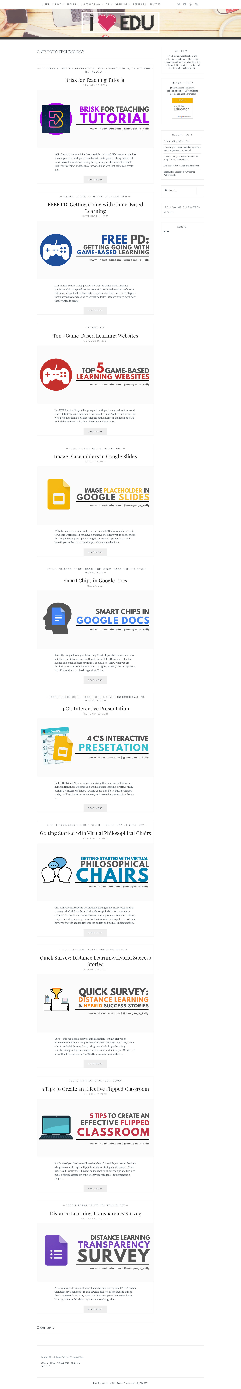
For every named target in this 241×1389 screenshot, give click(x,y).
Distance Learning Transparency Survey (95, 1213)
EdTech (71, 4)
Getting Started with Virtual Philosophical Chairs (95, 832)
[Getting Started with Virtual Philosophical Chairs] (95, 900)
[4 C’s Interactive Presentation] (95, 776)
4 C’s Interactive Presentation (95, 708)
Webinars (121, 4)
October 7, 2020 (95, 1094)
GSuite (124, 68)
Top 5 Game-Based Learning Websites (95, 335)
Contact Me (46, 1357)
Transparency (116, 949)
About (57, 4)
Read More (97, 180)
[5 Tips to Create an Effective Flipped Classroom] (95, 1156)
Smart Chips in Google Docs (95, 580)
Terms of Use (76, 1357)
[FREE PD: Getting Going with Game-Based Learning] (95, 278)
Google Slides (91, 196)
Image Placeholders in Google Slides (95, 456)
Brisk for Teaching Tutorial (95, 79)
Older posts (45, 1327)
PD (107, 4)
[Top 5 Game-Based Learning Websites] (95, 403)
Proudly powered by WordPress (107, 1383)
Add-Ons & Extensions (57, 68)
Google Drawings (98, 569)
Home (46, 4)
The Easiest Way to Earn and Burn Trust (181, 166)
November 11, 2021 (95, 216)
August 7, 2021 (95, 461)
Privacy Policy (61, 1357)
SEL (102, 1205)
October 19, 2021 (95, 341)
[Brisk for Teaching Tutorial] (95, 147)
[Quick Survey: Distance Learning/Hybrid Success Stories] (95, 1031)
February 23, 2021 (95, 714)
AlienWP (144, 1383)
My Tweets (168, 212)
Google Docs (85, 68)
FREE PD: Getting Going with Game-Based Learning (95, 207)
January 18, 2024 (95, 85)
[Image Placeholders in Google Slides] (95, 524)
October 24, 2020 (95, 969)
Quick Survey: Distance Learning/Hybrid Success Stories (95, 960)
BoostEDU (56, 697)
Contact (155, 4)
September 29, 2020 (95, 1218)
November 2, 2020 (95, 838)
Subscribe (139, 4)
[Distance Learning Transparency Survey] (95, 1280)
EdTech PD (71, 196)
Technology (94, 72)
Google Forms (107, 68)
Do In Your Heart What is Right (177, 141)
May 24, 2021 (95, 586)
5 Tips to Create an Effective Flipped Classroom (95, 1088)
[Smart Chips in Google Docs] (95, 648)
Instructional (91, 4)
